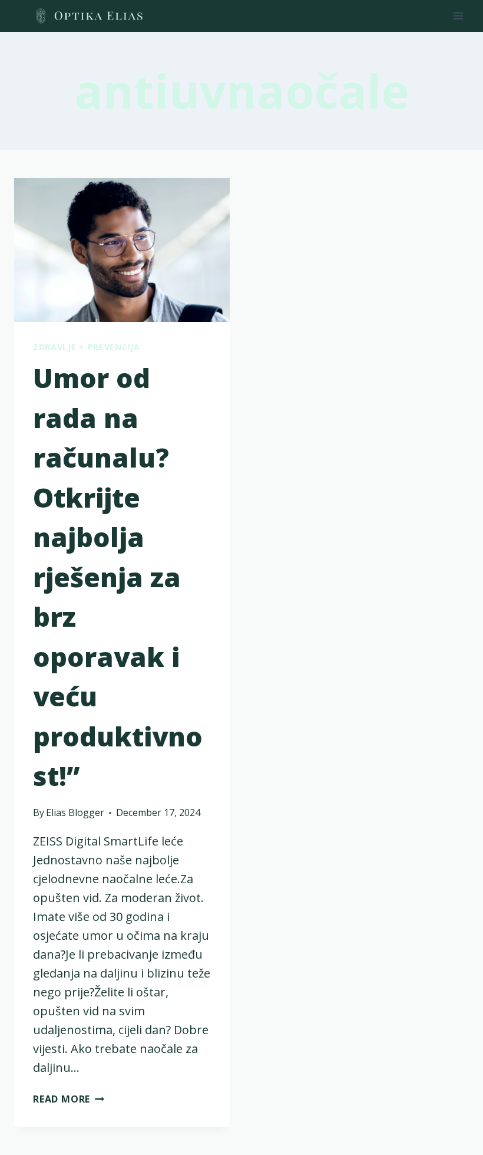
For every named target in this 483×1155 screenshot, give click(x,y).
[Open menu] (458, 15)
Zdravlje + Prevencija (86, 347)
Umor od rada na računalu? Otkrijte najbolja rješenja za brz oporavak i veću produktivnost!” (118, 577)
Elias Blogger (75, 812)
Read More (68, 1099)
